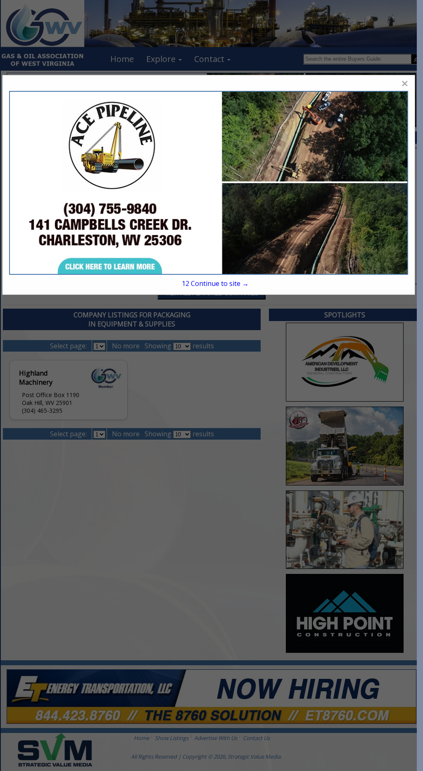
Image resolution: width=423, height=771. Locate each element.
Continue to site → (215, 283)
